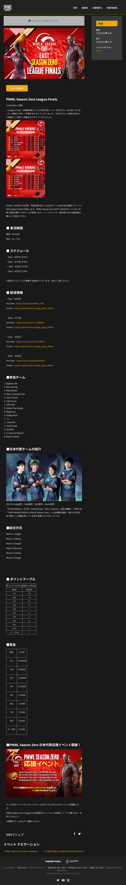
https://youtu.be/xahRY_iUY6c (30, 303)
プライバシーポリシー (38, 867)
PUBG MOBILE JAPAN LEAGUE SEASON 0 (64, 851)
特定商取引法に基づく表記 (77, 867)
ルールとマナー (9, 867)
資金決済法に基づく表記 (56, 867)
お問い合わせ (22, 867)
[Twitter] (79, 833)
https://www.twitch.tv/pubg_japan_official (34, 308)
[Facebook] (74, 833)
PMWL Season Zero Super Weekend (21, 851)
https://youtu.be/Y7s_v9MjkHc (30, 322)
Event (98, 50)
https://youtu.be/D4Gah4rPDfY (30, 360)
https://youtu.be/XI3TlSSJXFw (30, 341)
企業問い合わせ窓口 (96, 867)
